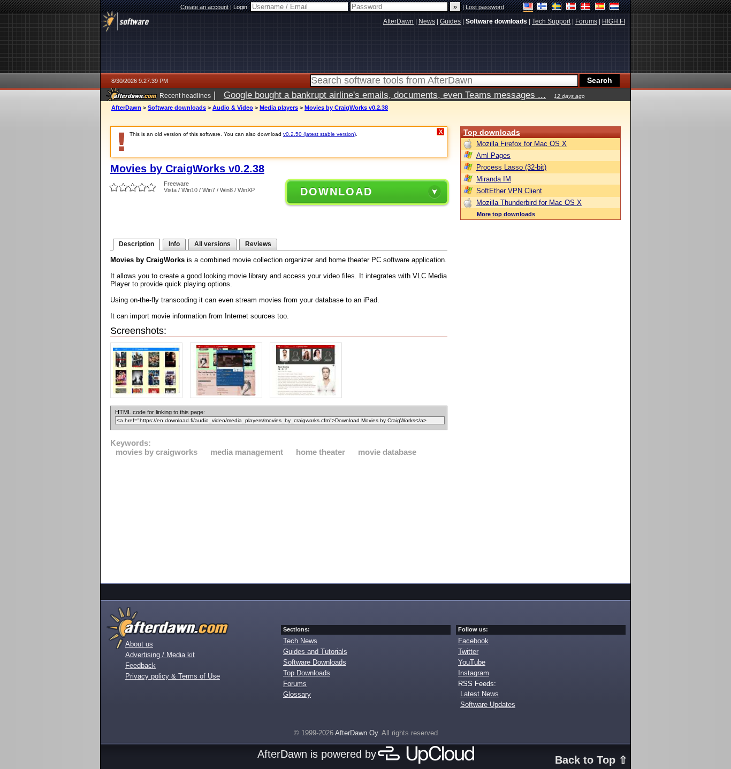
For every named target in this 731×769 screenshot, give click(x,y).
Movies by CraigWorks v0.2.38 (346, 107)
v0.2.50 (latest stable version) (319, 134)
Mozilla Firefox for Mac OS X (521, 144)
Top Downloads (306, 673)
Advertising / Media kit (160, 655)
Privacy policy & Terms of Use (172, 676)
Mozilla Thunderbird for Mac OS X (529, 203)
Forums (295, 684)
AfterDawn (126, 107)
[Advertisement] (278, 518)
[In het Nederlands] (615, 7)
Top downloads (491, 132)
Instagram (473, 673)
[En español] (600, 7)
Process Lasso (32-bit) (511, 167)
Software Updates (487, 705)
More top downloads (506, 214)
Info (174, 244)
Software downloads (177, 107)
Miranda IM (493, 179)
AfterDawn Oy (356, 733)
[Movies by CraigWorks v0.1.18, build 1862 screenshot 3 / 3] (308, 396)
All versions (212, 244)
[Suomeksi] (542, 7)
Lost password (485, 7)
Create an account (204, 7)
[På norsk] (571, 7)
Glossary (297, 694)
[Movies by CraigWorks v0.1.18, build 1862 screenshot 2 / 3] (229, 396)
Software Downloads (314, 662)
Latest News (479, 694)
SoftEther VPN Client (509, 191)
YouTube (471, 662)
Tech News (300, 641)
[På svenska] (557, 7)
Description (136, 244)
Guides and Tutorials (315, 652)
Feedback (140, 665)
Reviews (258, 244)
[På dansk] (586, 7)
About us (139, 644)
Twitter (468, 652)
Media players (279, 107)
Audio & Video (232, 107)
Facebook (473, 641)
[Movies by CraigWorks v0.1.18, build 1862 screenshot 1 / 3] (149, 396)
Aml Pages (493, 155)
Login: (241, 7)
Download (336, 191)
